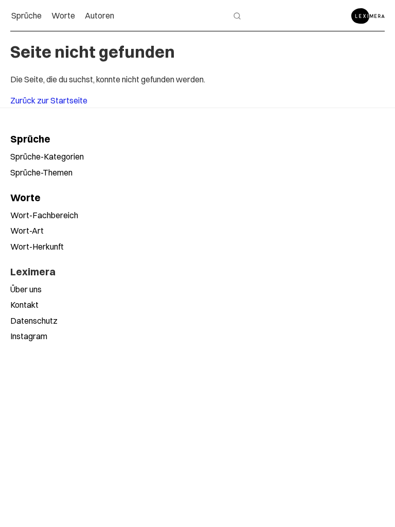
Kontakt (24, 305)
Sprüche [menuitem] (26, 15)
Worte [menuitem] (63, 15)
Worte (25, 197)
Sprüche (30, 139)
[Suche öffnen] (237, 16)
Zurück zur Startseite (48, 100)
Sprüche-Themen (41, 172)
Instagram (28, 336)
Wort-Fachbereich (44, 215)
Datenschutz (34, 320)
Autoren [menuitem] (99, 15)
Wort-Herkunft (37, 246)
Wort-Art (27, 230)
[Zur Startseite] (368, 16)
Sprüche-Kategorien (47, 156)
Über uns (26, 289)
